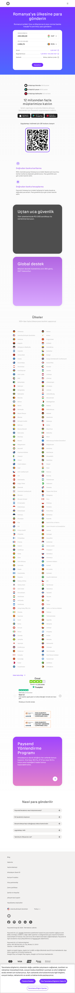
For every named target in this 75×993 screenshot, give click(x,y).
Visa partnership (12, 882)
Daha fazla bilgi (18, 675)
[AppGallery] (51, 116)
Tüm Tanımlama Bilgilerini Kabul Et (53, 981)
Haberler (10, 862)
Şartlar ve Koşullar (13, 892)
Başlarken (37, 65)
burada (21, 933)
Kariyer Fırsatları (12, 877)
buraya (35, 938)
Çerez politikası (12, 887)
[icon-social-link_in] (14, 922)
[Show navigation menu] (68, 3)
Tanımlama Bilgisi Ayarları (37, 988)
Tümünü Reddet (27, 981)
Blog (8, 857)
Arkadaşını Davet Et (13, 872)
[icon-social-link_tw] (30, 922)
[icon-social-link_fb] (8, 922)
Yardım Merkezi (12, 867)
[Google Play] (37, 116)
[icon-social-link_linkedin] (25, 922)
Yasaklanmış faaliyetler (15, 903)
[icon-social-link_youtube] (19, 922)
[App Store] (24, 116)
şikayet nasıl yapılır (13, 897)
